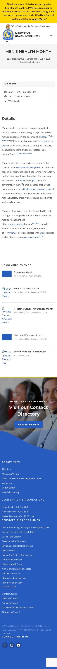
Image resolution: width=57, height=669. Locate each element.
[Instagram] (12, 645)
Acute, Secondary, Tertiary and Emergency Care (25, 527)
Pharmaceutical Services (14, 578)
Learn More (38, 18)
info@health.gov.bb (30, 630)
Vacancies (7, 483)
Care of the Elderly (11, 536)
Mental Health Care (12, 564)
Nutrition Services (11, 573)
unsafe (43, 232)
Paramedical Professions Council (18, 607)
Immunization (8, 550)
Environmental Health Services (17, 545)
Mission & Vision (10, 473)
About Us (6, 469)
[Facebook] (5, 645)
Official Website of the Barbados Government (30, 26)
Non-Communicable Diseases (16, 568)
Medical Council (10, 598)
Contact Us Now (28, 424)
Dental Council (9, 593)
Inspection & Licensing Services (17, 555)
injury (33, 180)
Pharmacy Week (23, 272)
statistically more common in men (34, 189)
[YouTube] (19, 645)
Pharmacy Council (11, 612)
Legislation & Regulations (23, 499)
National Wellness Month (28, 335)
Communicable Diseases (14, 541)
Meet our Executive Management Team (21, 478)
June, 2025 (45, 58)
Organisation (8, 487)
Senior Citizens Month (26, 288)
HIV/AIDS (10, 232)
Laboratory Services (12, 559)
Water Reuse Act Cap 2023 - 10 (18, 516)
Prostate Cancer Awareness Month (34, 309)
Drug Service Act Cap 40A (15, 507)
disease (42, 136)
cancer (21, 180)
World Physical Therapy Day (30, 351)
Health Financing (10, 492)
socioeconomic (16, 223)
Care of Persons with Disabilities (18, 532)
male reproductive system (27, 167)
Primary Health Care (12, 582)
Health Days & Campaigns (24, 58)
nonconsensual (30, 237)
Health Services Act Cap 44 (15, 511)
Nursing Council (10, 603)
